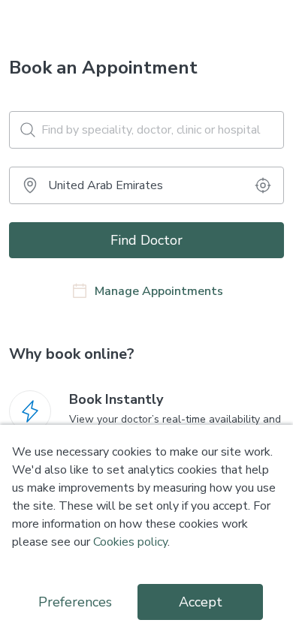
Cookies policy (130, 542)
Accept (200, 602)
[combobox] (146, 185)
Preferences (75, 602)
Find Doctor (146, 240)
